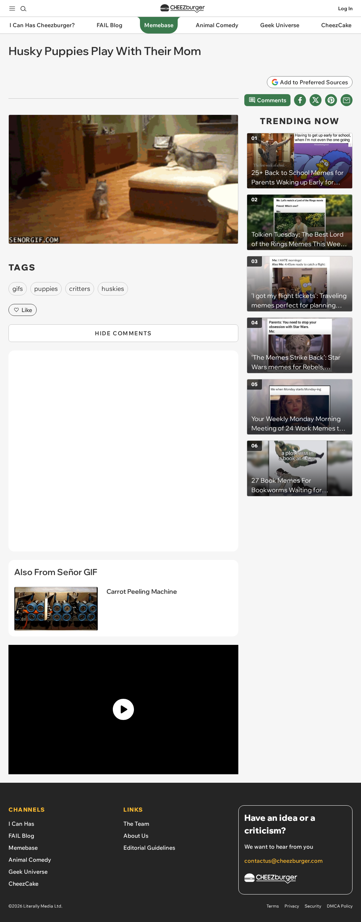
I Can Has (21, 823)
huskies (113, 289)
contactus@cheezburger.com (283, 860)
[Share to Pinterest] (331, 100)
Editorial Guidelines (149, 847)
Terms (273, 906)
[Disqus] (123, 455)
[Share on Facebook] (300, 100)
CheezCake (23, 883)
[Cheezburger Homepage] (183, 8)
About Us (135, 835)
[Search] (23, 8)
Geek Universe (28, 871)
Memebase (23, 847)
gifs (17, 289)
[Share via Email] (347, 100)
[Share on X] (316, 100)
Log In (345, 8)
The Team (136, 823)
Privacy (291, 906)
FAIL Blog (21, 835)
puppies (46, 289)
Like (27, 309)
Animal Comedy (29, 859)
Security (313, 906)
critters (79, 289)
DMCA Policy (340, 906)
